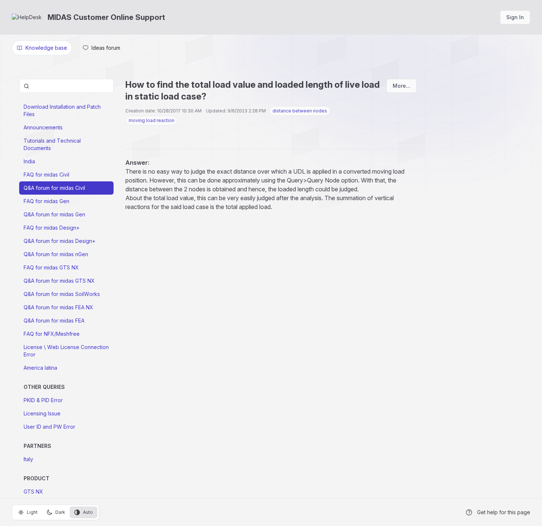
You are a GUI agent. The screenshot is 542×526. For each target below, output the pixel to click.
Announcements (43, 127)
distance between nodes (299, 111)
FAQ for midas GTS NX (51, 267)
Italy (28, 459)
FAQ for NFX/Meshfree (52, 334)
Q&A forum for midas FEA (54, 320)
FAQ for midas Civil (46, 174)
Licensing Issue (42, 413)
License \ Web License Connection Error (66, 351)
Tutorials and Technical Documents (52, 144)
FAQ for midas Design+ (52, 227)
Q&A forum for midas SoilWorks (62, 294)
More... (401, 86)
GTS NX (33, 491)
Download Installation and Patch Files (62, 110)
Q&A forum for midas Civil (54, 188)
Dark (60, 512)
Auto (88, 512)
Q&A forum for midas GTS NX (59, 281)
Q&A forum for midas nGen (56, 254)
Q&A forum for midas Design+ (59, 241)
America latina (40, 368)
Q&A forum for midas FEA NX (58, 307)
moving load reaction (151, 120)
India (29, 161)
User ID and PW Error (49, 427)
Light (32, 512)
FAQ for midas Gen (46, 201)
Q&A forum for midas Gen (54, 214)
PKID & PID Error (43, 400)
